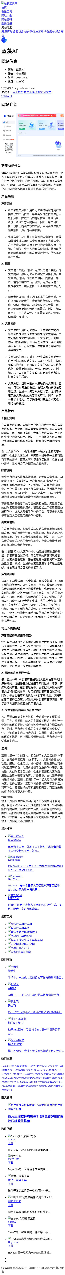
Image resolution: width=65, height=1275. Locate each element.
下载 (10, 1143)
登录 (4, 23)
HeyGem (13, 1242)
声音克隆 (29, 92)
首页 (4, 7)
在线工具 (6, 11)
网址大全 (6, 15)
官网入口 (6, 96)
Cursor (11, 1139)
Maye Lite (13, 1158)
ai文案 (47, 92)
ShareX (12, 1221)
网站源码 (6, 19)
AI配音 (39, 92)
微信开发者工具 (17, 1180)
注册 (9, 23)
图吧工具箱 (14, 1201)
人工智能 (18, 92)
